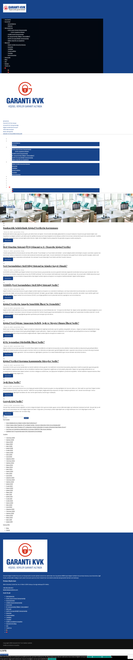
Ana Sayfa (8, 20)
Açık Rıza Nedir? (12, 382)
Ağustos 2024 (10, 459)
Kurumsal (7, 22)
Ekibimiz (10, 26)
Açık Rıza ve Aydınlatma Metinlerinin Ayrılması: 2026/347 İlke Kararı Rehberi (29, 429)
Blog (6, 59)
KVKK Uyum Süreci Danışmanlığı (17, 30)
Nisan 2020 (9, 517)
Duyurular (7, 57)
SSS (6, 62)
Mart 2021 (9, 494)
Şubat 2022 (9, 490)
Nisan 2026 (9, 444)
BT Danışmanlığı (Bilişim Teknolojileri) (19, 36)
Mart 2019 (9, 520)
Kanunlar (10, 47)
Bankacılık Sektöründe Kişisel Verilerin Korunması (30, 227)
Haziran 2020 (10, 513)
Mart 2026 (9, 446)
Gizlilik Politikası (107, 657)
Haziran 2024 (10, 463)
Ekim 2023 (9, 473)
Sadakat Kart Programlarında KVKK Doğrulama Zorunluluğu (24, 431)
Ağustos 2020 (10, 509)
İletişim (7, 64)
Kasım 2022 (9, 488)
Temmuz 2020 (10, 511)
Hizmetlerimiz (9, 28)
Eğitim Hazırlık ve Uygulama (16, 41)
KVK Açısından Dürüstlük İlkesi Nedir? (24, 342)
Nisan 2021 (9, 492)
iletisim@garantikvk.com (10, 590)
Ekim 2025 (9, 455)
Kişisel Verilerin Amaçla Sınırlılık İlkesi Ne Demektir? (32, 304)
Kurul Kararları (12, 55)
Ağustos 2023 (10, 478)
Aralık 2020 (9, 501)
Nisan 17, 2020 (8, 251)
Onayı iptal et (52, 659)
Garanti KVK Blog (11, 624)
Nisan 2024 (9, 467)
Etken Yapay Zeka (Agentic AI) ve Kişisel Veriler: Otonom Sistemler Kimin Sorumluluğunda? (33, 425)
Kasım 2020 (9, 503)
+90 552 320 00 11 (8, 588)
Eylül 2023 (9, 476)
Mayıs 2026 (9, 442)
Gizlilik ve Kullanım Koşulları (14, 622)
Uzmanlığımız (12, 24)
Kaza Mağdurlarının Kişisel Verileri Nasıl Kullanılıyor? (21, 423)
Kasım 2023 (9, 471)
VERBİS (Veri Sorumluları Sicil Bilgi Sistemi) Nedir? (31, 285)
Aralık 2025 (9, 450)
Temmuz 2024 (10, 461)
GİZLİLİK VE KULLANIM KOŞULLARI (12, 134)
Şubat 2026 (9, 448)
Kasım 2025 (9, 452)
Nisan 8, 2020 (8, 386)
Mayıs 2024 (9, 465)
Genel (8, 530)
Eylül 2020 (9, 507)
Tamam (90, 657)
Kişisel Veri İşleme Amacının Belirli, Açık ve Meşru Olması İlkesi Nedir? (41, 323)
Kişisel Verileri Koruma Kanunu (17, 45)
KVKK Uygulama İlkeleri (18, 32)
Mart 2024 (9, 469)
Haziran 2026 (10, 440)
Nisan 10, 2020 (8, 289)
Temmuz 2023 (10, 480)
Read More (8, 240)
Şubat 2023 (9, 484)
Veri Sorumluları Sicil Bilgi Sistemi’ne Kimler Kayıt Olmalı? (35, 265)
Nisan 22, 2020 (8, 232)
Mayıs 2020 (9, 515)
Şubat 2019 (9, 522)
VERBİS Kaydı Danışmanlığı (16, 34)
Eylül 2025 (9, 457)
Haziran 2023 (10, 482)
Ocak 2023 (9, 486)
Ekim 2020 (9, 505)
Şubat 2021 (9, 496)
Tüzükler (10, 53)
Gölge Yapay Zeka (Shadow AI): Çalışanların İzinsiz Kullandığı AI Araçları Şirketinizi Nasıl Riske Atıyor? (36, 427)
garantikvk (17, 232)
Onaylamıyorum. (97, 657)
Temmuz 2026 (10, 438)
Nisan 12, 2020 (8, 270)
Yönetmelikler (12, 51)
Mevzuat (7, 43)
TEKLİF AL (7, 66)
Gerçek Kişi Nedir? (13, 401)
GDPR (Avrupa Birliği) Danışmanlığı (18, 38)
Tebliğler (10, 49)
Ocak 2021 (9, 499)
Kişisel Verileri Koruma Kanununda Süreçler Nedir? (31, 361)
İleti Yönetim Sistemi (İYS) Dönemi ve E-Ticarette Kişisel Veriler (37, 246)
